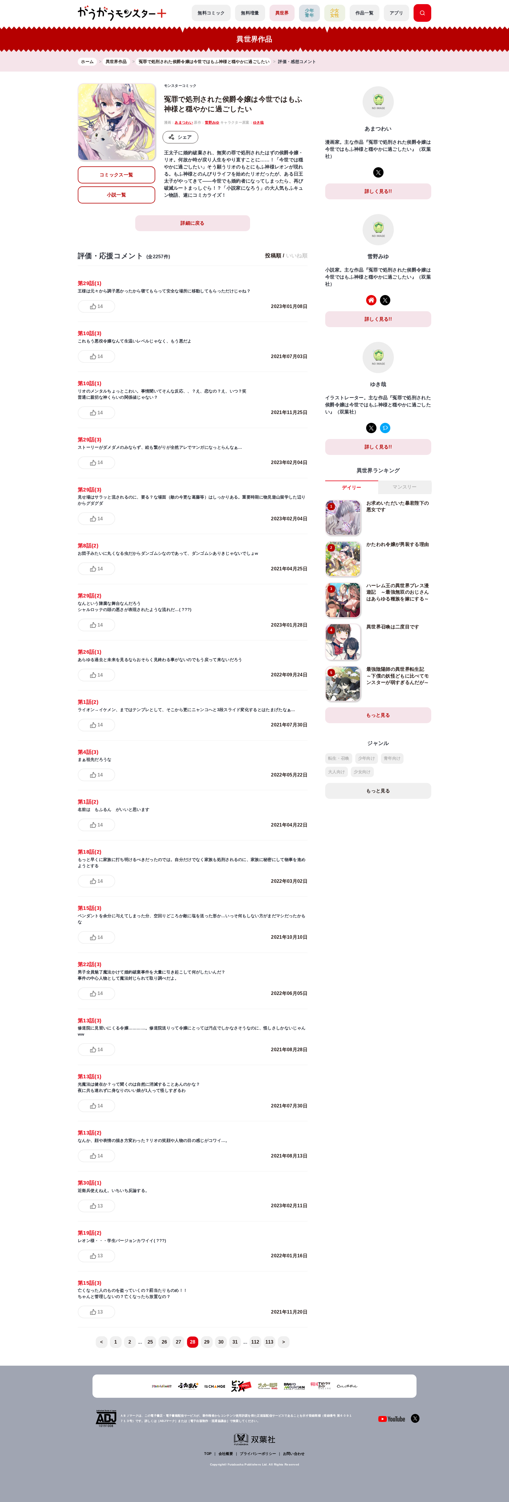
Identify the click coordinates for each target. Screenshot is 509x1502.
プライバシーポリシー (258, 1454)
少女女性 (334, 13)
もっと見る (378, 715)
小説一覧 (116, 194)
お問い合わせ (294, 1454)
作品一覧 (365, 12)
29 (207, 1341)
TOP (207, 1454)
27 (178, 1341)
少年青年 (309, 13)
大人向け (336, 771)
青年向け (392, 758)
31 (235, 1341)
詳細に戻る (193, 223)
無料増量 (250, 12)
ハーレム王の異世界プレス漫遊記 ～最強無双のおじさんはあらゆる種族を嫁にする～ (397, 592)
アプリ (396, 12)
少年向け (366, 758)
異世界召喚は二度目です (392, 626)
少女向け (362, 771)
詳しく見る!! (378, 191)
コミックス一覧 (116, 174)
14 (100, 306)
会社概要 (226, 1454)
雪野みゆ (212, 122)
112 (255, 1341)
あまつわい (184, 122)
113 (269, 1341)
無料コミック (211, 12)
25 (150, 1341)
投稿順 (273, 256)
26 (164, 1341)
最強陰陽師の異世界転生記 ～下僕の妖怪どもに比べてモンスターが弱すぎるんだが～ (397, 676)
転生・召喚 (338, 758)
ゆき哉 (258, 122)
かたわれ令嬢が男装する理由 (397, 544)
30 (221, 1341)
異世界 (282, 12)
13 (100, 1205)
